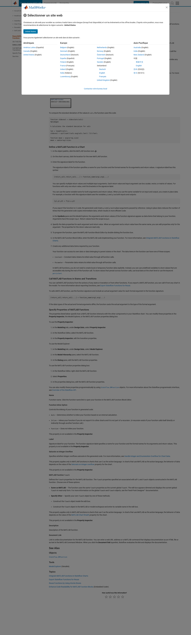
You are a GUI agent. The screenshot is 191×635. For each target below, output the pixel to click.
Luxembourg (65, 76)
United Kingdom (103, 80)
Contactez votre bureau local (95, 89)
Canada (26, 51)
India (136, 51)
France (63, 66)
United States (28, 55)
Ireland (63, 69)
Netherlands (102, 47)
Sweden (100, 62)
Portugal (100, 58)
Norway (100, 51)
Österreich (101, 55)
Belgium (63, 47)
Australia (137, 47)
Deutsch (102, 69)
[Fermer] (167, 7)
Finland (63, 62)
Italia (62, 73)
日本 (135, 69)
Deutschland (65, 55)
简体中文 (139, 62)
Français (102, 76)
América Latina (29, 47)
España (63, 58)
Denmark (63, 51)
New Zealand (139, 55)
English (102, 73)
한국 (135, 73)
